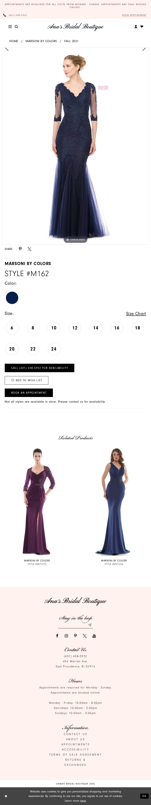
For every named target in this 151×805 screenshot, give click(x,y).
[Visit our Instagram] (66, 636)
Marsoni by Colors (41, 41)
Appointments (75, 744)
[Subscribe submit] (90, 625)
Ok (144, 796)
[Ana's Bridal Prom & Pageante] (75, 27)
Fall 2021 (71, 41)
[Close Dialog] (6, 796)
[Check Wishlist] (142, 26)
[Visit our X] (85, 636)
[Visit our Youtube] (94, 636)
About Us (75, 739)
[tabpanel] (75, 146)
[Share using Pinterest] (20, 249)
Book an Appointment (29, 392)
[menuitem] (10, 26)
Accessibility (75, 749)
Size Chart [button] (136, 313)
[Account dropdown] (136, 27)
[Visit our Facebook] (57, 636)
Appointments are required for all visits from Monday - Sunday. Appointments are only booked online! (75, 6)
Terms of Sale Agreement (75, 754)
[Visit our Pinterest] (75, 636)
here (83, 800)
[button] (10, 26)
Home (13, 41)
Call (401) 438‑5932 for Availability (39, 368)
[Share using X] (29, 249)
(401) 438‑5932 (75, 656)
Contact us (75, 734)
